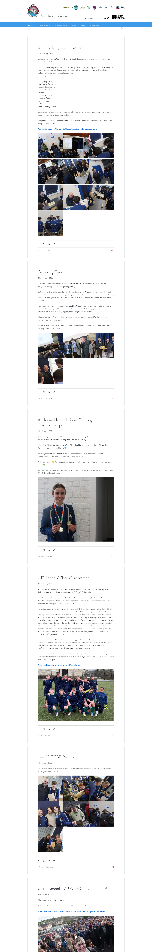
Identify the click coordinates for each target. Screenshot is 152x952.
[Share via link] (54, 244)
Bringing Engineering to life (60, 47)
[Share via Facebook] (39, 244)
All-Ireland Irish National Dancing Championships (65, 422)
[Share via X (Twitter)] (44, 244)
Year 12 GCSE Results (56, 757)
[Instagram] (102, 18)
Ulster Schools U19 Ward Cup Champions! (72, 888)
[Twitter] (105, 18)
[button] (122, 28)
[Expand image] (50, 145)
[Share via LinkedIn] (49, 244)
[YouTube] (108, 18)
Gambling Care (50, 272)
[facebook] (99, 18)
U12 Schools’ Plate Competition (64, 578)
